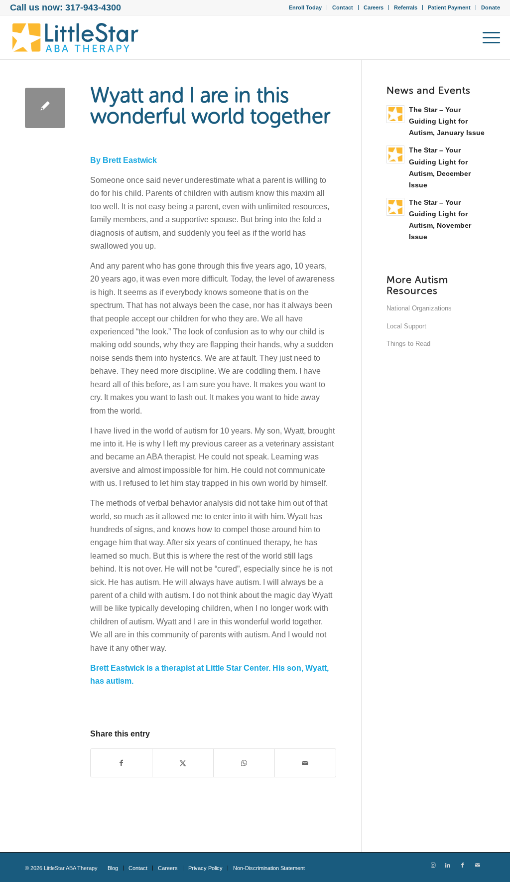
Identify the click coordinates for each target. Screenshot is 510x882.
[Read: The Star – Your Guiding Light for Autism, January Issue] (395, 114)
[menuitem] (305, 7)
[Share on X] (182, 763)
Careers (373, 7)
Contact (342, 7)
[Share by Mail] (305, 763)
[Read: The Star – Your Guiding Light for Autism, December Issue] (395, 154)
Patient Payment (449, 7)
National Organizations (419, 308)
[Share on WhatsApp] (244, 763)
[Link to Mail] (477, 865)
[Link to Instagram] (432, 865)
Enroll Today (305, 7)
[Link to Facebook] (462, 865)
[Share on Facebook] (121, 763)
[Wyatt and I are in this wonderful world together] (45, 108)
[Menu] (488, 37)
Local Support (406, 326)
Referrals (405, 7)
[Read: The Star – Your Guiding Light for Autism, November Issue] (395, 207)
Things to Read (408, 343)
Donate (490, 7)
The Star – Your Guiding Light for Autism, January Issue (447, 121)
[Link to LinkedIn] (447, 865)
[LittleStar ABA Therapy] (75, 37)
